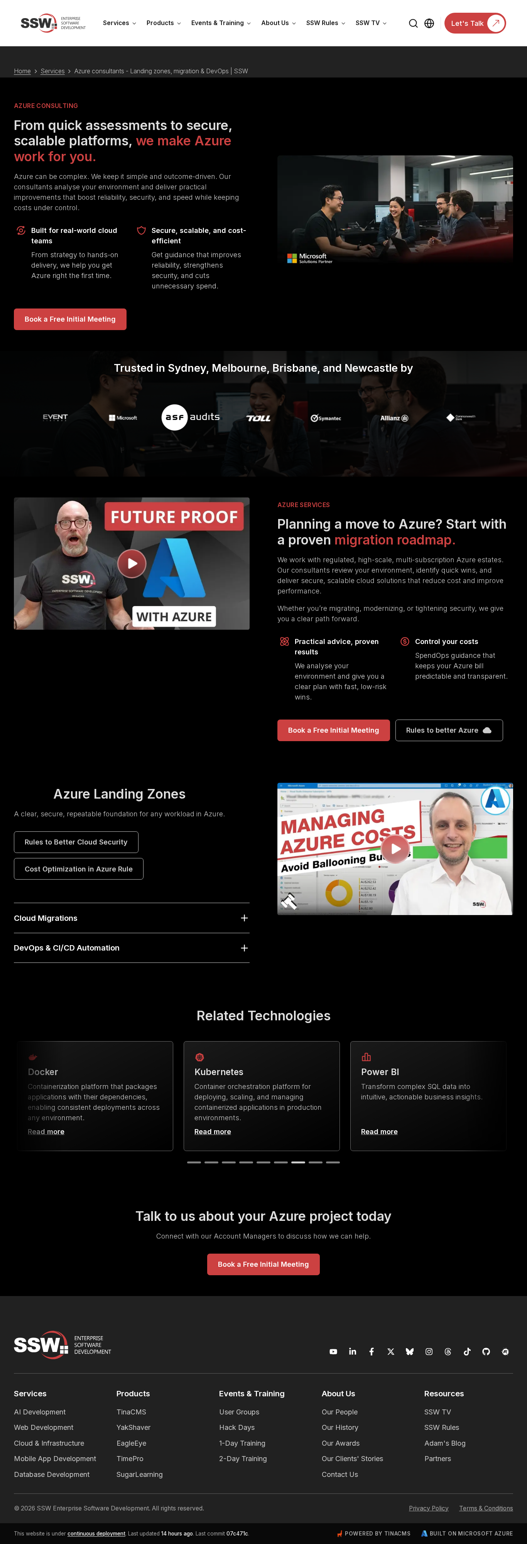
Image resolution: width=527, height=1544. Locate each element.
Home (22, 71)
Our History (340, 1427)
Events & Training (223, 24)
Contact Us (340, 1474)
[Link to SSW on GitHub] (486, 1352)
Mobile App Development (55, 1459)
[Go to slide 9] (333, 1162)
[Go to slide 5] (263, 1162)
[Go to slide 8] (316, 1162)
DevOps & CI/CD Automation (67, 947)
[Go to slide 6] (281, 1162)
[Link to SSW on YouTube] (333, 1352)
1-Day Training (242, 1443)
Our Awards (341, 1443)
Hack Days (237, 1427)
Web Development (43, 1427)
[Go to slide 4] (246, 1162)
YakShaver (133, 1427)
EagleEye (131, 1443)
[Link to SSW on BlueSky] (410, 1352)
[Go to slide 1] (194, 1162)
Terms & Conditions (486, 1508)
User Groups (239, 1412)
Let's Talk (467, 23)
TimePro (130, 1459)
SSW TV (374, 24)
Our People (340, 1412)
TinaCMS (131, 1412)
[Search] (414, 23)
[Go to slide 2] (211, 1162)
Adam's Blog (445, 1443)
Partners (437, 1459)
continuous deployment (96, 1534)
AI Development (40, 1412)
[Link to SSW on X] (391, 1352)
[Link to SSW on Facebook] (372, 1352)
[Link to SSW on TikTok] (467, 1352)
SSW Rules (328, 24)
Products (166, 24)
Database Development (52, 1474)
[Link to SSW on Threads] (448, 1352)
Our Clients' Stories (352, 1459)
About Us (281, 24)
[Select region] (429, 23)
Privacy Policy (429, 1508)
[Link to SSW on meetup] (505, 1352)
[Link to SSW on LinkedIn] (353, 1352)
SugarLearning (140, 1474)
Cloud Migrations (46, 918)
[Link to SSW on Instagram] (429, 1352)
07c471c (237, 1534)
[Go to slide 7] (298, 1162)
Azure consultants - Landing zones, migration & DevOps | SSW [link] (161, 71)
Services (122, 24)
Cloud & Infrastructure (49, 1443)
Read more (46, 1132)
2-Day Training (243, 1459)
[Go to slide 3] (229, 1162)
